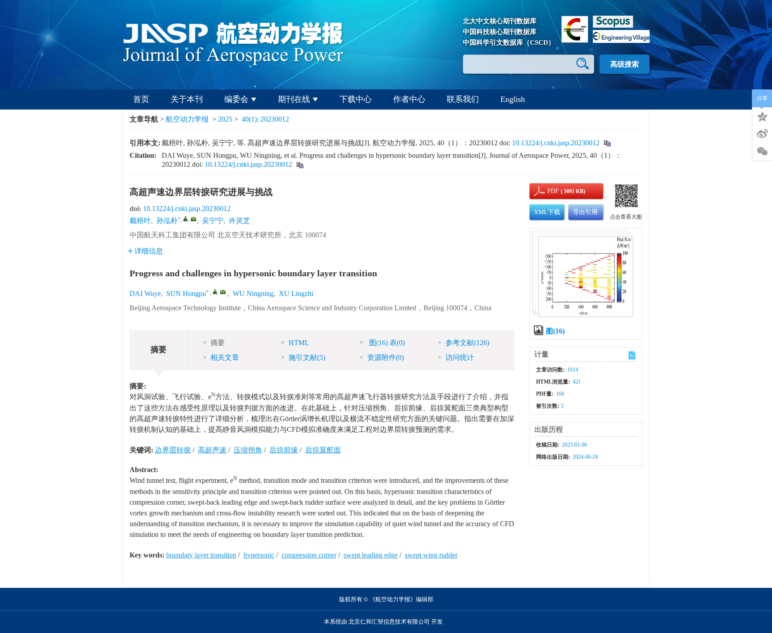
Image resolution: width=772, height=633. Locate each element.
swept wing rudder (431, 555)
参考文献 (467, 342)
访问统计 (459, 357)
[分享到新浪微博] (762, 133)
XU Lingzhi (296, 293)
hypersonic (258, 555)
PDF (551, 191)
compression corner (308, 555)
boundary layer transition (201, 555)
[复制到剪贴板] (607, 143)
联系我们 (463, 99)
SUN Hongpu (186, 293)
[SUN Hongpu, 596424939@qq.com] (215, 291)
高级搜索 (624, 64)
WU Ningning (253, 293)
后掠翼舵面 (323, 450)
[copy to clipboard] (299, 164)
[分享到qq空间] (762, 115)
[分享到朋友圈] (762, 151)
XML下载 (547, 212)
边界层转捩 (173, 450)
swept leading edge (371, 555)
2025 (225, 119)
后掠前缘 (283, 450)
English (512, 99)
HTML (299, 342)
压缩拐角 (248, 450)
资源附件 (385, 357)
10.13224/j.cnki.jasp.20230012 (556, 143)
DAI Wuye (145, 293)
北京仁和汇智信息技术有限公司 (389, 621)
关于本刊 (187, 99)
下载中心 (356, 99)
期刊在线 (294, 99)
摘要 (217, 342)
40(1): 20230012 (265, 119)
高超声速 (212, 450)
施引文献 (307, 357)
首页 (141, 99)
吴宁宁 (212, 220)
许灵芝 (239, 220)
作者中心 (409, 99)
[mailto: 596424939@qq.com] (223, 292)
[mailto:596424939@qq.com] (193, 219)
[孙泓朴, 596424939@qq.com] (185, 218)
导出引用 (585, 212)
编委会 (236, 99)
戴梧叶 (140, 220)
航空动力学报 (187, 119)
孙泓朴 (167, 220)
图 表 (386, 342)
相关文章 (224, 357)
